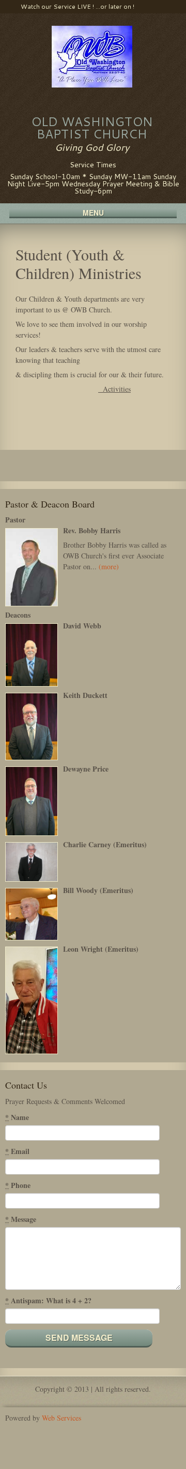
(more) (109, 566)
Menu (93, 213)
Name (17, 1117)
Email (17, 1151)
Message (20, 1219)
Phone (17, 1185)
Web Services (61, 1418)
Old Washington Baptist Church (91, 128)
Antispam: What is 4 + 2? (48, 1300)
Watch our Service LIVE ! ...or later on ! (77, 6)
